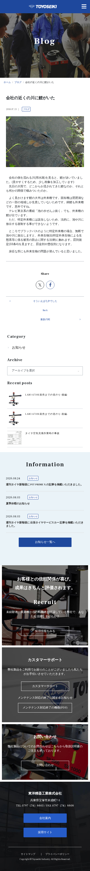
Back (45, 310)
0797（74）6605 (33, 805)
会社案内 (45, 818)
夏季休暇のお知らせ (18, 503)
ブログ (26, 109)
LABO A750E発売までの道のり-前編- (46, 414)
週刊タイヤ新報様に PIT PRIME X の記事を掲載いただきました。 (44, 484)
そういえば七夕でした (45, 301)
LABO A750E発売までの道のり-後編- (46, 394)
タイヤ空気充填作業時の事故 (42, 433)
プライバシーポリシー (57, 854)
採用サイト (45, 832)
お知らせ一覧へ (45, 542)
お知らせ (18, 347)
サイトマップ (28, 854)
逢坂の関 (45, 319)
